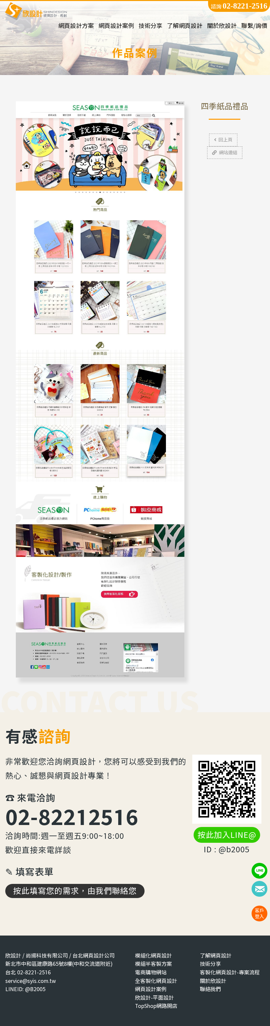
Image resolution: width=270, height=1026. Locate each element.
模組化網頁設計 (153, 955)
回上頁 (225, 139)
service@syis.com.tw (30, 981)
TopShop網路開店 (156, 1006)
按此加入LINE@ (227, 834)
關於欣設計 (222, 25)
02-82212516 (71, 816)
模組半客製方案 (153, 964)
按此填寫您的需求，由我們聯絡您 (75, 890)
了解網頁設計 (184, 25)
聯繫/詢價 (254, 25)
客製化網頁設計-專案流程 (230, 972)
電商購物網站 (151, 972)
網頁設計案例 (116, 25)
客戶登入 (259, 913)
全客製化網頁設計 (156, 981)
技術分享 (150, 25)
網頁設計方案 (76, 25)
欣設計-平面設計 (154, 997)
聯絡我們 (210, 989)
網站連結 (228, 152)
